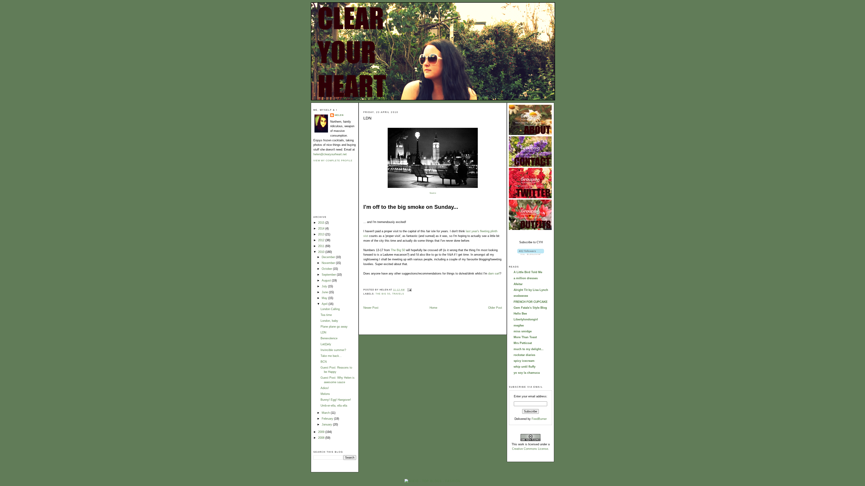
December (329, 257)
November (329, 263)
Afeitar (518, 284)
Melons (325, 394)
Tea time (326, 315)
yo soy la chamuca (527, 372)
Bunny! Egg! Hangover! (336, 399)
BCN (324, 361)
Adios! (325, 388)
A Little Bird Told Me (528, 272)
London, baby (329, 320)
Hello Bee (520, 313)
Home (433, 307)
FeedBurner (539, 419)
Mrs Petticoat (523, 343)
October (327, 268)
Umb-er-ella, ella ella (334, 405)
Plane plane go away (334, 326)
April (325, 304)
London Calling (330, 309)
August (327, 280)
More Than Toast (525, 337)
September (329, 274)
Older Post (495, 307)
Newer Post (370, 307)
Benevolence (329, 338)
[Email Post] (408, 289)
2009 (321, 432)
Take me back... (331, 356)
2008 (321, 437)
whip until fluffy (524, 366)
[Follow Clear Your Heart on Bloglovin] (530, 254)
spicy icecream (524, 360)
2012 (321, 240)
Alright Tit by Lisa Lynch (531, 290)
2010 (321, 252)
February (328, 418)
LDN (323, 332)
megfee (519, 325)
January (327, 424)
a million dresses (526, 278)
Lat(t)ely (326, 344)
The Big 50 (398, 250)
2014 (321, 228)
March (326, 412)
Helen (339, 115)
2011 (321, 246)
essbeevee (521, 295)
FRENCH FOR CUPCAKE (531, 302)
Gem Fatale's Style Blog (530, 307)
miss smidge (523, 331)
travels (398, 293)
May (325, 298)
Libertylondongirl (526, 319)
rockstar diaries (524, 355)
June (325, 292)
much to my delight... (529, 349)
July (325, 286)
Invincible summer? (333, 350)
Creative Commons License (530, 448)
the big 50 (383, 293)
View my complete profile (333, 160)
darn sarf (494, 273)
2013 (321, 234)
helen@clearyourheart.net (330, 154)
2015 (321, 222)
